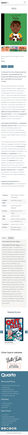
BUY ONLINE (4, 66)
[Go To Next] (25, 332)
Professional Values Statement (10, 391)
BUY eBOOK (10, 66)
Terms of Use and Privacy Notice (11, 385)
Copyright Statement (8, 389)
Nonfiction (14, 200)
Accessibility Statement (8, 395)
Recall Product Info (7, 423)
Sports (20, 200)
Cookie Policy (6, 387)
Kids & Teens (15, 195)
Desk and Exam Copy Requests (10, 419)
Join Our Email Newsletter (9, 421)
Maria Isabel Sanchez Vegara (11, 241)
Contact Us (5, 415)
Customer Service (7, 403)
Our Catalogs (5, 405)
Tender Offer (5, 425)
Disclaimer (5, 407)
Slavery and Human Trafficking (10, 393)
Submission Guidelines (8, 417)
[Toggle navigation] (25, 2)
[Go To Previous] (1, 332)
